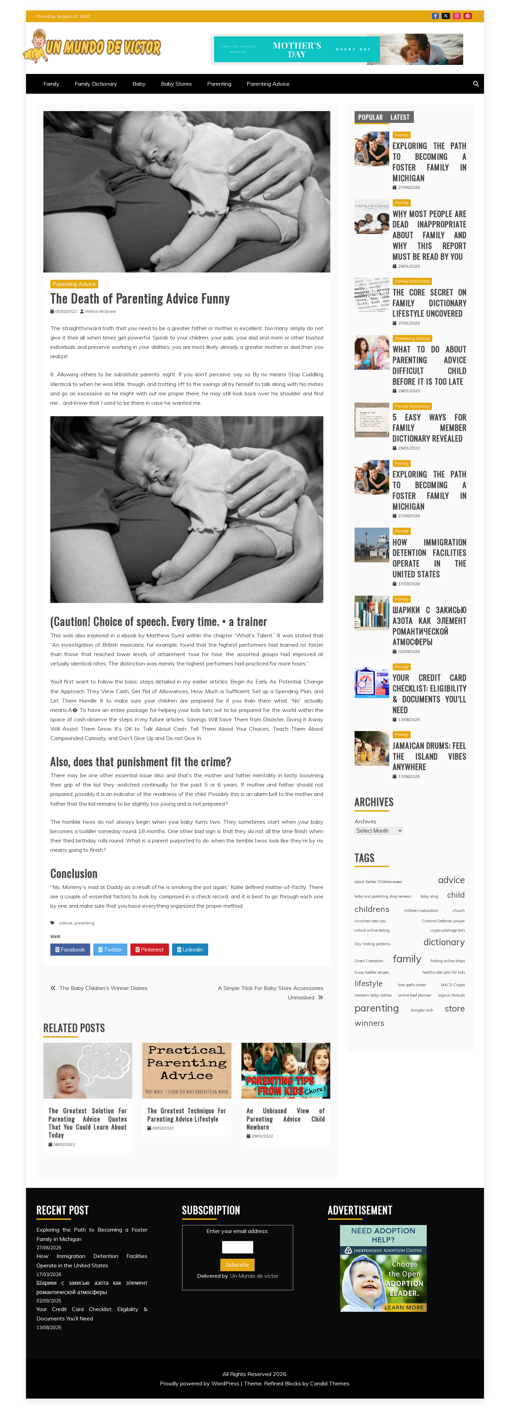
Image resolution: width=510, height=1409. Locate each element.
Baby (139, 83)
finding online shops (448, 960)
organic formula (451, 995)
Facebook (435, 16)
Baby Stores (176, 83)
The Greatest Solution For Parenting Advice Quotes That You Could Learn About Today (88, 1122)
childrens (372, 909)
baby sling (429, 896)
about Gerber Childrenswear (378, 881)
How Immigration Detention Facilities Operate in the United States (430, 557)
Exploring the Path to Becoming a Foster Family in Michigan (430, 161)
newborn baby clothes (373, 995)
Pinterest (468, 16)
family (407, 958)
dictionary (444, 942)
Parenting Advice (268, 83)
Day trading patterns (372, 943)
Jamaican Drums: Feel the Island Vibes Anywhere (430, 756)
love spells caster (412, 984)
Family (51, 83)
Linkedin (192, 949)
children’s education (421, 910)
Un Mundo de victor (254, 1275)
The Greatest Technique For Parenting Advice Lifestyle (186, 1114)
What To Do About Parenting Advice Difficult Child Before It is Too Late (430, 364)
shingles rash (421, 1010)
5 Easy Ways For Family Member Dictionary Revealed (430, 427)
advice (66, 922)
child (456, 895)
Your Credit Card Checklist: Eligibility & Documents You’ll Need (430, 693)
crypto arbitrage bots (447, 930)
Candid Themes (329, 1383)
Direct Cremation (369, 960)
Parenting (219, 83)
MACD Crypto (453, 984)
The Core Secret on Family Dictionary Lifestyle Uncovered (430, 302)
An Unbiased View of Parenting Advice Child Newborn (286, 1118)
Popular (370, 116)
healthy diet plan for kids (443, 972)
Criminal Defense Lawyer (443, 921)
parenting (84, 922)
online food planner (415, 995)
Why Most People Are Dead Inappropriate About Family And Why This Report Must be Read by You (430, 235)
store (454, 1008)
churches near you (370, 921)
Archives (365, 821)
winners (369, 1023)
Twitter (446, 16)
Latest (400, 116)
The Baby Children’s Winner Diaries (103, 987)
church (459, 910)
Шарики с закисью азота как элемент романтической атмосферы (430, 625)
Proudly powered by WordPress (200, 1383)
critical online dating (372, 930)
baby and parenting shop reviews (383, 896)
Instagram (457, 16)
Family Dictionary (96, 83)
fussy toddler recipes (372, 972)
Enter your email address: (237, 1253)
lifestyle (369, 983)
